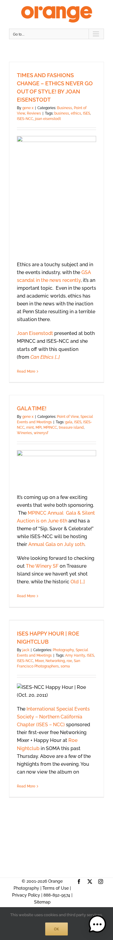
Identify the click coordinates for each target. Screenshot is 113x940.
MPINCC (50, 427)
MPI (39, 427)
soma (65, 666)
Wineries (24, 433)
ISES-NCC (25, 119)
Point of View (68, 417)
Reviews (34, 113)
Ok (56, 929)
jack (25, 650)
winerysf (41, 433)
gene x (27, 108)
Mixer (39, 661)
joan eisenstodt (48, 119)
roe (69, 661)
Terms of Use (55, 888)
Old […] (78, 582)
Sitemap (42, 902)
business (61, 113)
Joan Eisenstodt (35, 333)
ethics (76, 113)
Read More (26, 371)
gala (68, 422)
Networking (55, 661)
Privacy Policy (26, 895)
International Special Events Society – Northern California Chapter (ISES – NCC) (53, 716)
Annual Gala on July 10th (56, 544)
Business (64, 108)
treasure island (71, 427)
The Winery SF (42, 566)
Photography (63, 650)
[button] (97, 924)
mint (30, 427)
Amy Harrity (75, 655)
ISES (86, 113)
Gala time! (31, 408)
